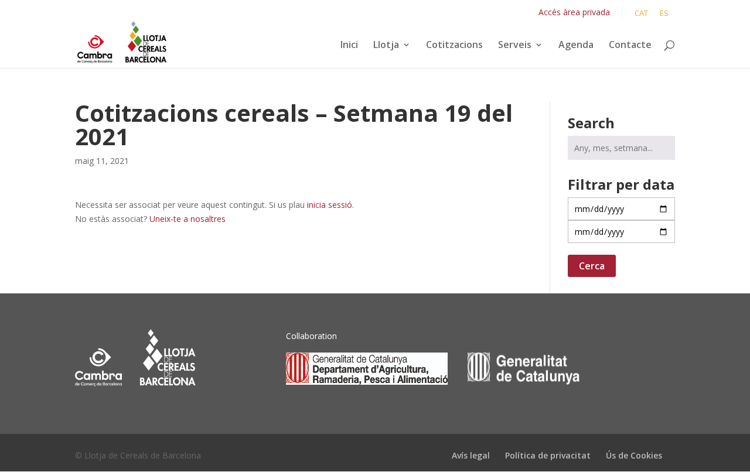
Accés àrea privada (574, 12)
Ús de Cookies (634, 455)
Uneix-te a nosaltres (187, 218)
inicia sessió (329, 204)
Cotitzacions (454, 45)
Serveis (514, 45)
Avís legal (471, 455)
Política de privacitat (548, 455)
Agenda (576, 45)
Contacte (630, 45)
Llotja (386, 45)
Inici (349, 45)
